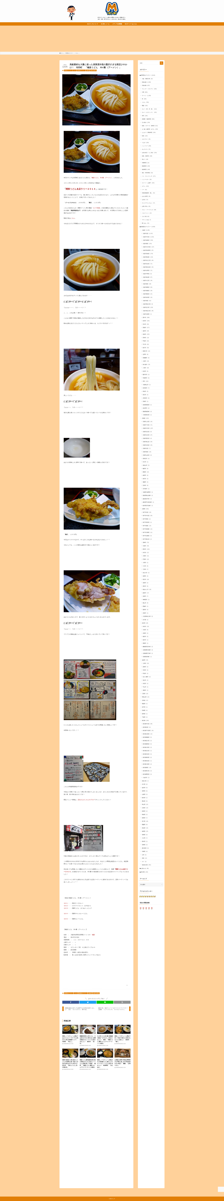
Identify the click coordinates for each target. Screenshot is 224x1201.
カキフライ (146, 139)
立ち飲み (146, 122)
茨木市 (146, 324)
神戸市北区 (147, 512)
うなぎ (145, 142)
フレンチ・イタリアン (149, 88)
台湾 (144, 854)
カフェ (145, 186)
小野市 (145, 562)
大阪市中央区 (148, 237)
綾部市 (145, 475)
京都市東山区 (147, 441)
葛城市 (145, 643)
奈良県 (145, 623)
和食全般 (146, 82)
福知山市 (146, 465)
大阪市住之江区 (148, 260)
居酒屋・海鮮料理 (148, 119)
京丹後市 (146, 488)
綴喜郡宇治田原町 (148, 502)
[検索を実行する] (161, 63)
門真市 (146, 341)
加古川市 (146, 572)
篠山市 (145, 603)
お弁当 (145, 199)
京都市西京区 (147, 438)
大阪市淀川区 (148, 307)
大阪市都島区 (147, 287)
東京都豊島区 (147, 744)
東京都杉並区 (147, 760)
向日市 (145, 462)
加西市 (145, 576)
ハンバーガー (146, 179)
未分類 (144, 872)
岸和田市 (146, 398)
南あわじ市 (147, 589)
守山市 (145, 687)
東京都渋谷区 (147, 754)
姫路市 (146, 593)
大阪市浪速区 (148, 253)
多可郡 (145, 619)
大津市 (146, 663)
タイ (144, 861)
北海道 (145, 700)
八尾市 (146, 367)
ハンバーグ (146, 146)
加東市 (145, 596)
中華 (145, 92)
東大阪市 (146, 364)
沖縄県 (144, 851)
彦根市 (145, 666)
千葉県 (144, 717)
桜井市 (145, 640)
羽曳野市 (146, 378)
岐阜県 (144, 797)
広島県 (145, 807)
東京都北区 (146, 727)
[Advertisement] (111, 38)
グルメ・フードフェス (149, 209)
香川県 (145, 821)
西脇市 (145, 606)
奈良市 (146, 626)
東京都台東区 (147, 734)
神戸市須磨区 (147, 535)
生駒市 (145, 633)
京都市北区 (146, 448)
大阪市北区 (148, 233)
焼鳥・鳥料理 (147, 156)
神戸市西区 (146, 519)
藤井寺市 (146, 374)
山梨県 (144, 794)
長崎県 (144, 834)
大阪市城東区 (147, 290)
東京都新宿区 (147, 757)
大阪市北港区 (147, 314)
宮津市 (145, 485)
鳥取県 (144, 811)
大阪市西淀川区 (148, 304)
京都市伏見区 (147, 445)
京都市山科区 (147, 455)
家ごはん (145, 223)
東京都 (145, 720)
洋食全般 (146, 85)
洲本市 (145, 586)
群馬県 (144, 713)
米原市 (145, 683)
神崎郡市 (146, 599)
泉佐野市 (146, 408)
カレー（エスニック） (149, 112)
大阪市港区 (147, 284)
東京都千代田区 (148, 730)
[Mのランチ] (112, 8)
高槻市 (146, 327)
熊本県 (144, 841)
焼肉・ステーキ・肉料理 (150, 125)
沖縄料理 (145, 162)
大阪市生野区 (93, 70)
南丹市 (145, 478)
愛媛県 (144, 824)
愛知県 (144, 801)
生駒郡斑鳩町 (147, 656)
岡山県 (145, 804)
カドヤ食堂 (96, 208)
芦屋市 (146, 559)
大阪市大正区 (147, 280)
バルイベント (146, 213)
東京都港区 (147, 767)
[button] (70, 1002)
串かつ (145, 159)
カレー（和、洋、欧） (149, 109)
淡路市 (145, 582)
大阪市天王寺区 (148, 247)
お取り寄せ (146, 206)
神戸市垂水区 (147, 539)
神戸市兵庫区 (147, 532)
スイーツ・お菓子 (148, 183)
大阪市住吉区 (147, 263)
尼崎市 (146, 542)
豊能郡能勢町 (147, 411)
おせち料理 (146, 196)
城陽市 (145, 482)
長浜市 (145, 680)
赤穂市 (145, 613)
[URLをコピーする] (122, 1002)
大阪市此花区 (147, 297)
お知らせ (145, 868)
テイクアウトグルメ (148, 203)
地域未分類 (146, 865)
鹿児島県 (145, 848)
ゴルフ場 (145, 216)
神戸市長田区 (147, 522)
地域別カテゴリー (81, 70)
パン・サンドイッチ (148, 176)
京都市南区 (147, 451)
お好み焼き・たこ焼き (149, 152)
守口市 (146, 344)
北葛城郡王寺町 (148, 653)
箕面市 (146, 334)
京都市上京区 (147, 421)
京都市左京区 (147, 435)
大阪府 (87, 70)
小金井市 (146, 777)
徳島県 (144, 817)
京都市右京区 (147, 431)
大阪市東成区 (147, 277)
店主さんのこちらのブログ (86, 799)
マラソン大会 (146, 219)
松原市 (145, 371)
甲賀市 (145, 673)
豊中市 (146, 317)
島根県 (144, 814)
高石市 (145, 394)
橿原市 (145, 636)
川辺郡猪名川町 (148, 616)
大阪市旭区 (147, 300)
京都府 (145, 418)
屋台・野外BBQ (147, 172)
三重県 (145, 693)
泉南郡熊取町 (147, 404)
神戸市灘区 (147, 525)
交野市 (145, 354)
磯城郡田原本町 (148, 646)
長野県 (144, 791)
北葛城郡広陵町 (148, 650)
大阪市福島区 (148, 240)
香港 (144, 858)
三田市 (145, 569)
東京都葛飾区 (147, 737)
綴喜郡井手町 (147, 498)
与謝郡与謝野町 (148, 492)
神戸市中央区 (147, 515)
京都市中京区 (148, 428)
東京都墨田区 (147, 774)
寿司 (145, 115)
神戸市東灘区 (147, 529)
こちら (73, 218)
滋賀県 (145, 660)
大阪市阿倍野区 (148, 250)
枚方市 (146, 347)
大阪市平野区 (147, 273)
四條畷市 (146, 357)
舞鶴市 (146, 472)
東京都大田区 (147, 747)
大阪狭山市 (146, 384)
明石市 (146, 579)
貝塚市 (145, 401)
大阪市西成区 (148, 257)
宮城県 (144, 710)
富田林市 (146, 388)
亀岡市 (145, 468)
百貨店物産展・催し (148, 193)
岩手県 (144, 707)
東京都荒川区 (147, 770)
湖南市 (145, 690)
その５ (66, 919)
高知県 (145, 828)
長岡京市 (146, 458)
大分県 (144, 838)
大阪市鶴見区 (147, 294)
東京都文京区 (147, 750)
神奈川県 (145, 781)
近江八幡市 (146, 676)
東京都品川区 (147, 740)
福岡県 (145, 831)
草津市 (145, 670)
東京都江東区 (147, 764)
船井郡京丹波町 (148, 505)
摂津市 (146, 337)
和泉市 (145, 391)
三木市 (145, 566)
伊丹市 (146, 552)
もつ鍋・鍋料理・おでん (150, 129)
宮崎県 (144, 844)
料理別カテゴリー (68, 70)
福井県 (144, 787)
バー (144, 189)
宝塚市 (146, 546)
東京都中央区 (147, 723)
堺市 (145, 381)
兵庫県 (145, 509)
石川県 (144, 784)
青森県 (144, 703)
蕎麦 (145, 105)
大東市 (146, 361)
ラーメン (146, 95)
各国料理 (146, 169)
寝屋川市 (146, 351)
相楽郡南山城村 (148, 495)
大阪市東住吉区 (148, 267)
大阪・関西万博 (147, 78)
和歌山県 (145, 697)
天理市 (145, 629)
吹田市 (146, 320)
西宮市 (146, 549)
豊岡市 (145, 609)
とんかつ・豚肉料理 (148, 132)
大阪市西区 (147, 243)
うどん (74, 70)
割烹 (145, 136)
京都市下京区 (147, 425)
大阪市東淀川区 (148, 310)
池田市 (146, 331)
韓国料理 (146, 166)
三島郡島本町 (147, 414)
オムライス (146, 149)
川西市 (146, 556)
